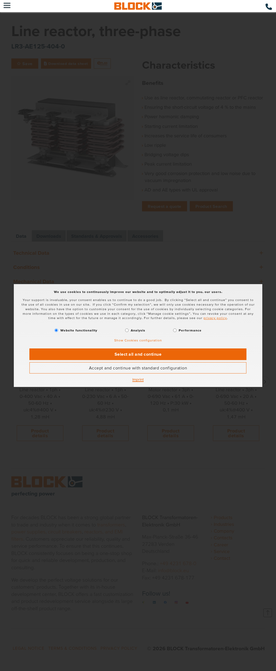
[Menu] (7, 6)
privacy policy (215, 318)
